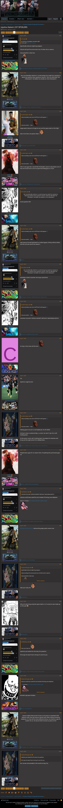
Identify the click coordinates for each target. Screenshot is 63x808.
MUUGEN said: (24, 191)
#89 (60, 338)
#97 (60, 638)
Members (29, 19)
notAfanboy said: (25, 642)
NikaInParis (4, 29)
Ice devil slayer (10, 400)
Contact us (36, 800)
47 (22, 32)
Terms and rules (44, 800)
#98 (60, 675)
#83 (60, 111)
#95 (60, 564)
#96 (60, 601)
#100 (60, 751)
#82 (60, 72)
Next (26, 32)
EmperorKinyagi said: (26, 567)
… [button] (20, 32)
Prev (3, 32)
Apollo (10, 136)
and (28, 560)
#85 (60, 188)
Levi (10, 626)
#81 (60, 35)
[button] (15, 18)
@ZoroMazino (36, 501)
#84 (60, 150)
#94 (60, 525)
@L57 (30, 501)
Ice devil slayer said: (26, 114)
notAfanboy (10, 438)
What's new (20, 19)
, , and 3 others (34, 68)
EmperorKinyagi (10, 60)
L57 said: (23, 39)
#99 (60, 713)
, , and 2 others (30, 334)
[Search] (60, 18)
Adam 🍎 (10, 175)
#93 (60, 488)
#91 (60, 413)
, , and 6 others (32, 747)
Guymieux (10, 700)
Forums (4, 19)
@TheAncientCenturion (26, 528)
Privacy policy (52, 800)
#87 (60, 264)
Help (58, 800)
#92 (60, 450)
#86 (60, 225)
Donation (11, 19)
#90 (60, 375)
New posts (3, 21)
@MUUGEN (44, 501)
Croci (9, 363)
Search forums (10, 21)
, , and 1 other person (31, 184)
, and (28, 145)
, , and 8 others (31, 107)
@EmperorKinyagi (31, 43)
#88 (60, 301)
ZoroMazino (10, 213)
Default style (5, 800)
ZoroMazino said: (25, 492)
